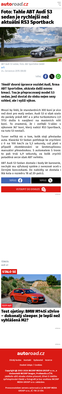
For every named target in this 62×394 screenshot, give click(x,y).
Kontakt (27, 360)
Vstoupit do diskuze (28, 189)
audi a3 (4, 265)
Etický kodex (15, 360)
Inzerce (48, 360)
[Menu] (59, 4)
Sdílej (13, 180)
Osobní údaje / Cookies (31, 365)
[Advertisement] (31, 226)
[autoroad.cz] (14, 4)
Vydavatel (38, 360)
